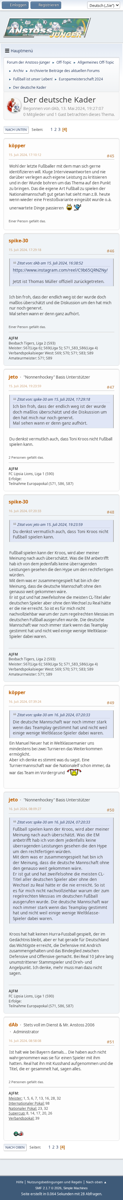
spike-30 (18, 240)
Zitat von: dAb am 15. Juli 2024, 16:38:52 (50, 263)
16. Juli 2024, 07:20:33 (25, 511)
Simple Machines (75, 1188)
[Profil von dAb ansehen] (14, 110)
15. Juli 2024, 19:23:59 (25, 386)
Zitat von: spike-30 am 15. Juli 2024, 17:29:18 (53, 399)
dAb (13, 1024)
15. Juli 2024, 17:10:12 (25, 154)
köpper (17, 145)
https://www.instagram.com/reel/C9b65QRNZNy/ (60, 270)
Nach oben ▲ (96, 1182)
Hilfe (19, 1182)
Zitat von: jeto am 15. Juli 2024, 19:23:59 (50, 524)
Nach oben (15, 1147)
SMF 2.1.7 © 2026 (48, 1188)
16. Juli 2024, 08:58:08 (25, 1040)
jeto (13, 377)
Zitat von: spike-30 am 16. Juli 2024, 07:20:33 (53, 714)
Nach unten (16, 129)
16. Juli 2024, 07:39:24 (25, 701)
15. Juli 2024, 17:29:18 (25, 249)
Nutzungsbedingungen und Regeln (54, 1182)
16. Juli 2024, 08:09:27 (25, 808)
